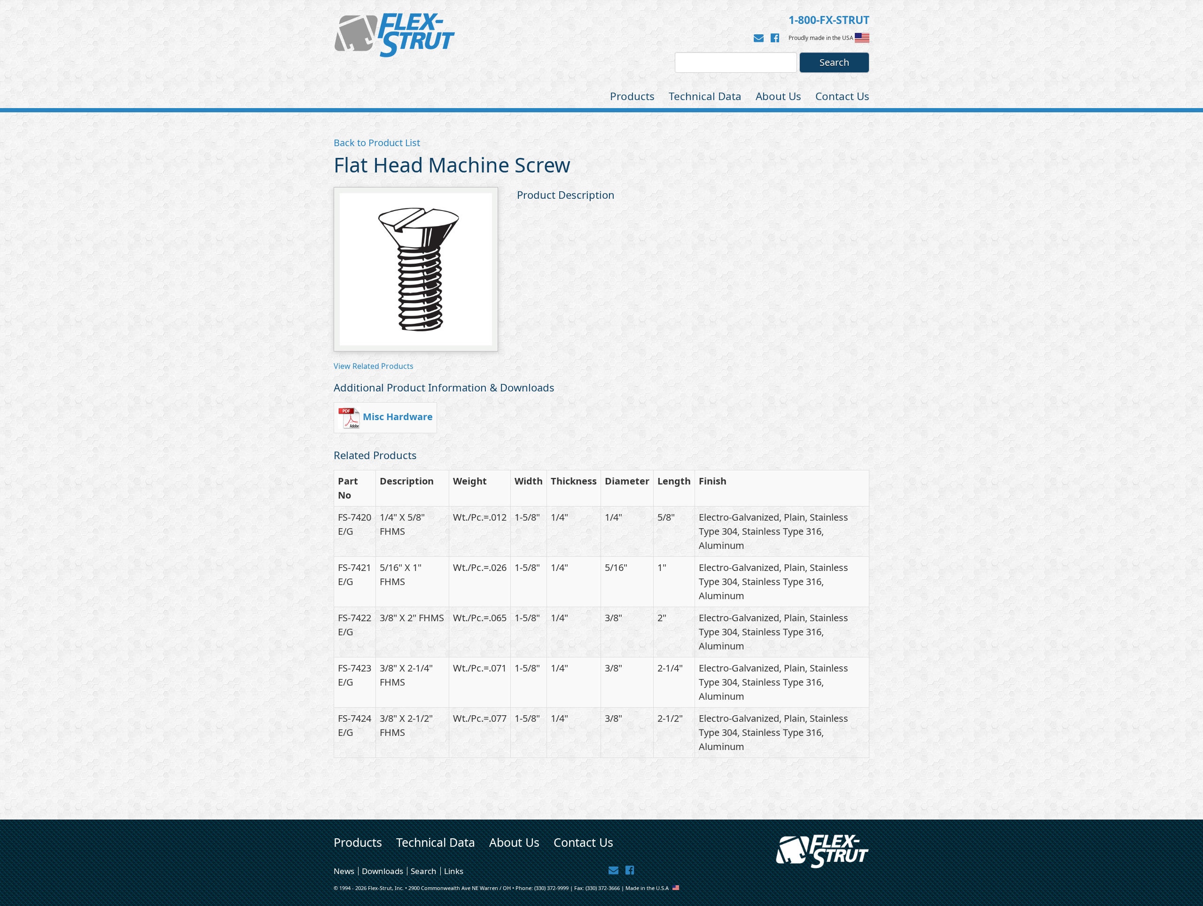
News (344, 871)
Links (453, 871)
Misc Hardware (398, 416)
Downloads (382, 871)
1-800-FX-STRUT (829, 19)
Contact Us (842, 96)
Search (424, 871)
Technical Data (705, 96)
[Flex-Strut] (395, 35)
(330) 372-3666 (603, 887)
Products (632, 96)
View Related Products (374, 366)
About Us (778, 96)
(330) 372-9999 (551, 887)
